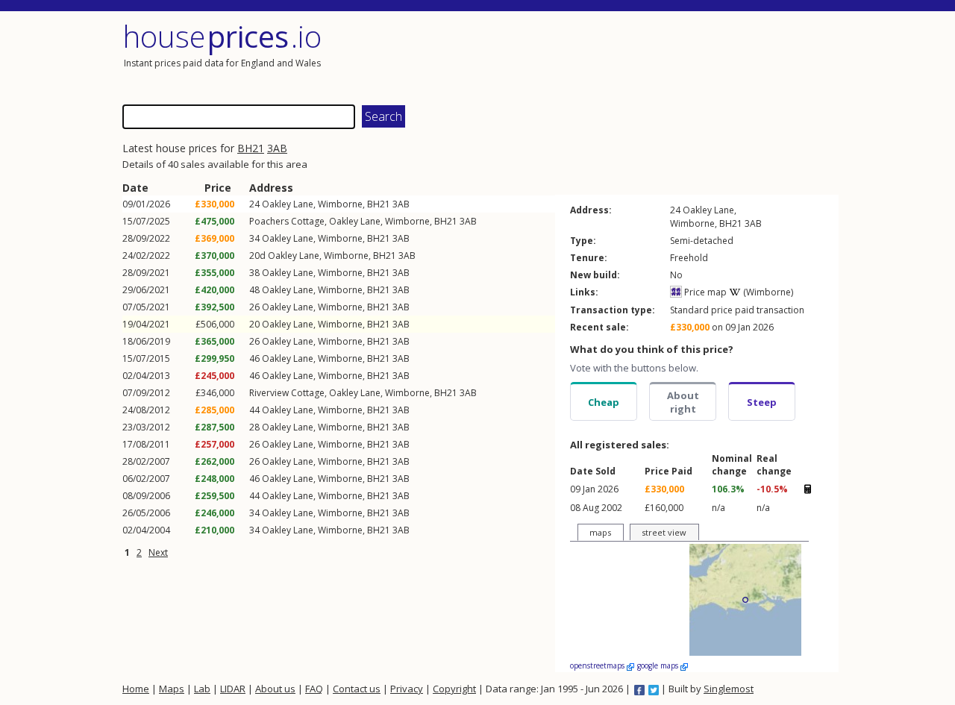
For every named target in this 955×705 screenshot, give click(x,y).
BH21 (250, 148)
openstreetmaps (598, 665)
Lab (202, 688)
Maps (171, 688)
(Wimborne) (767, 292)
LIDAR (232, 688)
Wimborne (340, 204)
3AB (277, 148)
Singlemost (729, 688)
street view (664, 532)
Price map (704, 292)
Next (158, 552)
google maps (658, 665)
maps (600, 532)
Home (135, 688)
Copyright (454, 688)
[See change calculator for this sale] (807, 488)
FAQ (314, 688)
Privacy (406, 688)
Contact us (357, 688)
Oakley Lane (287, 204)
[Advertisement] (659, 56)
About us (275, 688)
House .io (222, 36)
